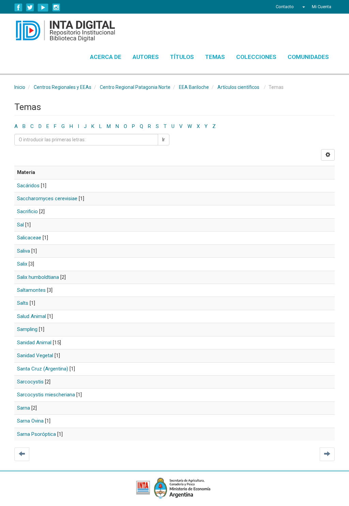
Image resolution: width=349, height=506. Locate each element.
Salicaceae (29, 238)
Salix (22, 264)
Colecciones (256, 56)
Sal (20, 225)
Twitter (30, 7)
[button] (302, 7)
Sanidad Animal (34, 342)
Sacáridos (28, 186)
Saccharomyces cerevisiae (47, 198)
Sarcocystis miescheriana (46, 395)
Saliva (23, 251)
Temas (215, 56)
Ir (163, 139)
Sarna (23, 408)
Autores (146, 56)
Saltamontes (31, 290)
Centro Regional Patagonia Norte (135, 87)
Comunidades (308, 56)
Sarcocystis (30, 382)
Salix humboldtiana (38, 277)
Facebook (18, 7)
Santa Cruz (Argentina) (42, 369)
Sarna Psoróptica (36, 434)
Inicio (19, 87)
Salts (22, 303)
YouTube (43, 7)
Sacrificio (27, 211)
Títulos (182, 56)
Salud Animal (31, 316)
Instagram (56, 7)
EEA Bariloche (194, 87)
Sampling (27, 329)
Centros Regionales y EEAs (62, 87)
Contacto (285, 6)
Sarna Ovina (30, 421)
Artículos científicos (238, 87)
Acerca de (105, 56)
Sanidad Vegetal (35, 355)
